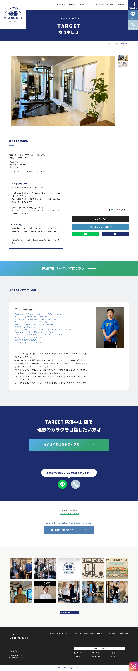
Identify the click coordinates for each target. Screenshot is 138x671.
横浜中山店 (78, 653)
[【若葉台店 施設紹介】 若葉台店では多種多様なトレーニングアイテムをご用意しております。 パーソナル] (93, 568)
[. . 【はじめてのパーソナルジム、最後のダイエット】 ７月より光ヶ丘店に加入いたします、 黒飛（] (45, 592)
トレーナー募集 (110, 633)
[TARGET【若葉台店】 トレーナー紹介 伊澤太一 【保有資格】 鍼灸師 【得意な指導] (21, 592)
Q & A (90, 4)
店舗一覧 (72, 4)
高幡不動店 (95, 653)
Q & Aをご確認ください (69, 513)
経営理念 (93, 633)
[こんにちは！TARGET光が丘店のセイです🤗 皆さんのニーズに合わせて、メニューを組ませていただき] (21, 568)
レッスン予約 (100, 219)
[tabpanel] (63, 91)
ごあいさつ (47, 4)
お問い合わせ (101, 633)
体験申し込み (59, 633)
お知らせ (81, 4)
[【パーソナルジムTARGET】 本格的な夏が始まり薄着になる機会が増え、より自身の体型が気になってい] (69, 568)
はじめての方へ (59, 4)
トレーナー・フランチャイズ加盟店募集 (110, 4)
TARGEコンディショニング (100, 227)
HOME (109, 43)
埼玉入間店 (112, 656)
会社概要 (86, 633)
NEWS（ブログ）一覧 (70, 633)
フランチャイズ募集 (123, 633)
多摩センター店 (97, 656)
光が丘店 (77, 656)
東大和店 (112, 653)
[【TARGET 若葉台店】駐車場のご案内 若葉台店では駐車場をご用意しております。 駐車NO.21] (117, 568)
